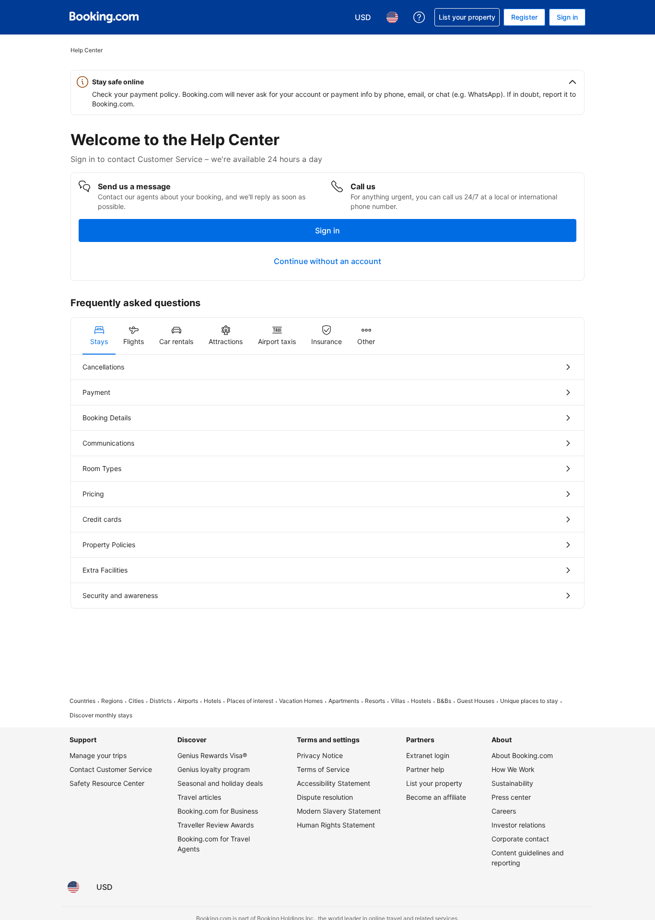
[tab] (99, 336)
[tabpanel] (327, 481)
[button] (327, 82)
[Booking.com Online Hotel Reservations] (104, 17)
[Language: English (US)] (73, 886)
